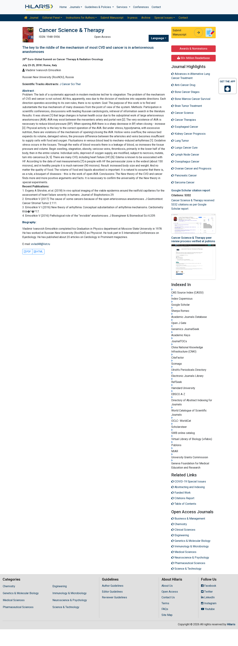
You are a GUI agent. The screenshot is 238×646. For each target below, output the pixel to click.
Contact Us (168, 597)
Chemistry (9, 586)
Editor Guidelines (112, 591)
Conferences (141, 7)
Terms (165, 603)
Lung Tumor (181, 140)
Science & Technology (65, 607)
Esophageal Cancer (186, 126)
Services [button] (122, 7)
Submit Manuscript (112, 17)
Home (63, 7)
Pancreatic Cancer (185, 175)
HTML (39, 251)
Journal (33, 17)
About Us (167, 585)
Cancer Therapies (185, 119)
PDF (28, 251)
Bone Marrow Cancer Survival (192, 99)
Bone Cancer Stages (186, 92)
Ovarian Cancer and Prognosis (192, 168)
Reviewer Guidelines (114, 597)
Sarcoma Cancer (184, 182)
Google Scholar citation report (190, 190)
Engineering (59, 586)
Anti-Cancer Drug (184, 85)
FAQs (165, 609)
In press (132, 17)
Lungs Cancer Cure (186, 147)
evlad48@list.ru (40, 244)
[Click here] (38, 7)
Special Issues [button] (163, 17)
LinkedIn (209, 597)
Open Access (170, 591)
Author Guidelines (112, 585)
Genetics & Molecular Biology (21, 593)
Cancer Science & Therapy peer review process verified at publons (193, 239)
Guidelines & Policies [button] (98, 7)
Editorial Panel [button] (51, 17)
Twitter (208, 591)
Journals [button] (75, 7)
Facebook (210, 585)
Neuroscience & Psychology (69, 600)
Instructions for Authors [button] (80, 17)
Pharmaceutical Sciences (18, 607)
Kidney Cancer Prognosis (190, 133)
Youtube (209, 609)
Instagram (210, 603)
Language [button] (157, 38)
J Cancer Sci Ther (70, 84)
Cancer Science (184, 112)
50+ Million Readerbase (195, 58)
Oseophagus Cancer (186, 161)
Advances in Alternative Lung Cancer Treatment (190, 76)
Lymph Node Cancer (186, 154)
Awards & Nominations (193, 48)
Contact (156, 7)
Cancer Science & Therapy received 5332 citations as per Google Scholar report (192, 204)
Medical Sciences (14, 600)
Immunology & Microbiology (69, 593)
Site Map (167, 615)
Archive (145, 17)
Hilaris (231, 624)
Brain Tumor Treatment (188, 106)
